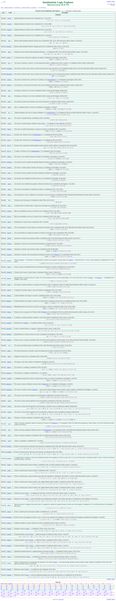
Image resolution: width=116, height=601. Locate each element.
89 (23, 589)
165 (77, 595)
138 (4, 593)
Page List (44, 7)
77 (72, 588)
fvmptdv (9, 540)
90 (28, 589)
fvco (9, 430)
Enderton (45, 384)
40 (99, 585)
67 (17, 588)
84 (110, 588)
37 (83, 585)
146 (59, 593)
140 (18, 593)
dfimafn (9, 295)
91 (34, 589)
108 (24, 590)
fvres (9, 118)
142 (31, 593)
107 (18, 590)
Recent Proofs (33, 7)
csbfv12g (9, 211)
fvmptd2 (9, 498)
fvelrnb (9, 290)
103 (103, 589)
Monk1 (57, 254)
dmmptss (99, 277)
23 (6, 585)
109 (31, 590)
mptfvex (9, 523)
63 (110, 586)
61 (99, 586)
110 (38, 590)
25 (17, 585)
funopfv (9, 232)
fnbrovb (71, 260)
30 (44, 585)
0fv (9, 200)
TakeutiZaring (51, 79)
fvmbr (9, 184)
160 (43, 595)
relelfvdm (9, 162)
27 (28, 585)
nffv (9, 40)
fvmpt (8, 470)
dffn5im (9, 278)
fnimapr (9, 362)
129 (56, 592)
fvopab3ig (8, 452)
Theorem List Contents (25, 7)
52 (50, 586)
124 (22, 592)
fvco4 (9, 441)
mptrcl (8, 505)
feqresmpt (8, 328)
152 (100, 593)
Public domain (61, 599)
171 (4, 596)
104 (110, 589)
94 (50, 589)
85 (1, 589)
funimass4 (8, 306)
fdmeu (8, 267)
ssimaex (9, 367)
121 (2, 592)
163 (63, 595)
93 (44, 589)
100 (83, 589)
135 (98, 592)
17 (86, 583)
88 (17, 589)
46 (17, 586)
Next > (113, 1)
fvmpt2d (9, 528)
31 (50, 585)
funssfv (9, 129)
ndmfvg (9, 156)
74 (55, 588)
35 (72, 585)
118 (92, 590)
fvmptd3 (9, 569)
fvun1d (9, 406)
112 (52, 590)
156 (15, 595)
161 (50, 595)
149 (79, 593)
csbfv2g (9, 216)
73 (50, 588)
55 (66, 586)
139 (11, 593)
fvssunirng (9, 68)
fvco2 (9, 423)
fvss (9, 63)
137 (111, 592)
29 (39, 585)
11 (54, 583)
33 (61, 585)
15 (75, 583)
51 (44, 586)
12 (59, 583)
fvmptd (9, 493)
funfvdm (9, 378)
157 (22, 595)
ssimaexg (9, 373)
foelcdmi (9, 317)
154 (2, 595)
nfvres (9, 189)
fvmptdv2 (8, 545)
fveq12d (9, 24)
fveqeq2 (9, 35)
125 (29, 592)
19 (97, 583)
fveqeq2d (9, 29)
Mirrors (2, 7)
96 (61, 589)
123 (15, 592)
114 (65, 590)
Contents (10, 583)
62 (104, 586)
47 (23, 586)
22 (1, 585)
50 (39, 586)
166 (84, 595)
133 (84, 592)
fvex (9, 96)
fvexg (9, 90)
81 (93, 588)
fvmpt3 (9, 481)
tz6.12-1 (9, 134)
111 (45, 590)
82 (99, 588)
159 (36, 595)
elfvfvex (9, 178)
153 (107, 593)
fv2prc (9, 205)
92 (39, 589)
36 (77, 585)
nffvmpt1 (9, 46)
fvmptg (9, 464)
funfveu (9, 57)
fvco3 (9, 435)
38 (88, 585)
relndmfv (9, 167)
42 (110, 585)
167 (91, 595)
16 (81, 583)
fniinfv (9, 350)
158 (29, 595)
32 (55, 585)
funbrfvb (9, 249)
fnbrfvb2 (9, 260)
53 (55, 586)
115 (72, 590)
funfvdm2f (9, 389)
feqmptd (9, 323)
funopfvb (9, 254)
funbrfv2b (9, 272)
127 (43, 592)
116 (79, 590)
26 (23, 585)
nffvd (9, 52)
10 (49, 583)
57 (77, 586)
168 (98, 595)
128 (50, 592)
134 (91, 592)
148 (72, 593)
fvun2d (9, 412)
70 (34, 588)
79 (83, 588)
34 (66, 585)
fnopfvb (9, 243)
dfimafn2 (9, 301)
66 (12, 588)
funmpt (91, 277)
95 (55, 589)
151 (93, 593)
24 (12, 585)
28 (34, 585)
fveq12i (9, 18)
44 (6, 586)
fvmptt (8, 556)
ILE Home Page (17, 7)
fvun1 (9, 395)
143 (38, 593)
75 (61, 588)
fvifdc (9, 107)
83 (104, 588)
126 (36, 592)
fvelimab (9, 340)
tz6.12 (8, 140)
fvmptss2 (9, 458)
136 (105, 592)
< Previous (108, 1)
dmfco (9, 417)
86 (6, 589)
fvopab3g (9, 446)
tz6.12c (9, 151)
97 (66, 589)
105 (4, 590)
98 (72, 589)
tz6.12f (9, 145)
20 (103, 583)
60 (93, 586)
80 (88, 588)
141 (24, 593)
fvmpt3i (9, 487)
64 (1, 588)
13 (64, 583)
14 (70, 583)
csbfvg (9, 222)
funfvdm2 (8, 384)
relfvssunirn (9, 74)
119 (99, 590)
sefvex (9, 101)
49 (34, 586)
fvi (9, 345)
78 (77, 588)
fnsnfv (9, 356)
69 (28, 588)
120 (106, 590)
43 (1, 586)
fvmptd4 (9, 575)
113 (58, 590)
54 (61, 586)
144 (45, 593)
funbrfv (9, 227)
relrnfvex (9, 85)
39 (93, 585)
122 (8, 592)
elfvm (8, 173)
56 (72, 586)
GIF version (113, 4)
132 (77, 592)
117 (85, 590)
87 (12, 589)
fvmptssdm (9, 517)
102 (97, 589)
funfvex (9, 79)
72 (44, 588)
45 (12, 586)
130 (63, 592)
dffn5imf (9, 334)
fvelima (9, 312)
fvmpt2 (9, 511)
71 (39, 588)
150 (86, 593)
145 (52, 593)
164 (70, 595)
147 (66, 593)
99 (77, 589)
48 (28, 586)
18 (92, 583)
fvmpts (9, 476)
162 (56, 595)
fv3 (9, 112)
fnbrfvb (9, 238)
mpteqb (9, 551)
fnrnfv (8, 284)
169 (105, 595)
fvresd (9, 123)
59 (88, 586)
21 (108, 583)
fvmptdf (9, 534)
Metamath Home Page (8, 7)
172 (11, 596)
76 (66, 588)
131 (70, 592)
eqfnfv (52, 551)
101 (90, 589)
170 (111, 595)
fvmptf (9, 563)
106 (11, 590)
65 (6, 588)
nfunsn (9, 194)
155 (8, 595)
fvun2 (9, 401)
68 (23, 588)
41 (104, 585)
